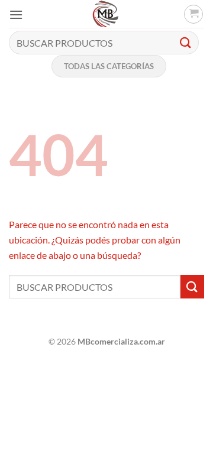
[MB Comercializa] (105, 14)
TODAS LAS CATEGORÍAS (109, 66)
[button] (16, 14)
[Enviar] (186, 42)
